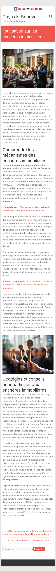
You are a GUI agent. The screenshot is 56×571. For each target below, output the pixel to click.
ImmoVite (31, 220)
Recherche (39, 549)
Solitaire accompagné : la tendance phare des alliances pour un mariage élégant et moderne (28, 532)
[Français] (15, 9)
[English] (19, 9)
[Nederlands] (40, 9)
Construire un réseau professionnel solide (30, 540)
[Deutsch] (28, 9)
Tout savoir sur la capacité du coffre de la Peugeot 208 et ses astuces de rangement (27, 284)
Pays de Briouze (19, 16)
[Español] (24, 9)
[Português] (36, 9)
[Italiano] (32, 9)
